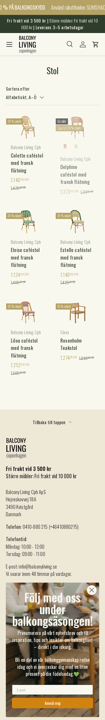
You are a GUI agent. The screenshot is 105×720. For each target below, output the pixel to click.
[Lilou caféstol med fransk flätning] (27, 312)
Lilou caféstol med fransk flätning (24, 348)
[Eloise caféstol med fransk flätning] (27, 221)
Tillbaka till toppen (49, 422)
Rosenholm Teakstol (71, 344)
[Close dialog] (92, 590)
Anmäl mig (53, 703)
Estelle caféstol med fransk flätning (75, 257)
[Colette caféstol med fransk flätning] (27, 127)
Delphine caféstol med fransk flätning (75, 174)
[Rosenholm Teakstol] (77, 312)
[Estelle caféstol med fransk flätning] (77, 221)
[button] (95, 44)
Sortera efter (17, 88)
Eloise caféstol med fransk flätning (25, 257)
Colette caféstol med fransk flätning (27, 163)
